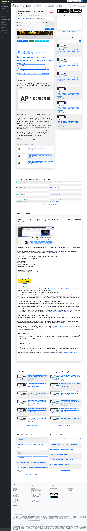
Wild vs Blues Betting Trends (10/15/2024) (32, 57)
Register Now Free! (22, 40)
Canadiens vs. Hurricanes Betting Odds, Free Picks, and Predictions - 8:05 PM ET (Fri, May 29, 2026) (68, 122)
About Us (14, 501)
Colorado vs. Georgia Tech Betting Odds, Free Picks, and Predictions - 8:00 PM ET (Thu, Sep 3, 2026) (70, 385)
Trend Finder (4, 27)
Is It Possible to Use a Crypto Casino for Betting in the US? (31, 462)
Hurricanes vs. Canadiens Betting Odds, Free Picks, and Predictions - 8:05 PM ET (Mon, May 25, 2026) (37, 393)
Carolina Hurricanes (52, 288)
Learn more (40, 355)
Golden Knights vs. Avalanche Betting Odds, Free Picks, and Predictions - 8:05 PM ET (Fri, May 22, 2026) (37, 418)
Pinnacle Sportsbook (54, 485)
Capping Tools (15, 493)
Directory (4, 18)
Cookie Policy (70, 488)
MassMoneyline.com (54, 441)
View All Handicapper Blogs (65, 470)
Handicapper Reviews (6, 19)
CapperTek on (33, 502)
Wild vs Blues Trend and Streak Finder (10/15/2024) (36, 60)
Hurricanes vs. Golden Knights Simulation (62, 326)
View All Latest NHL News (32, 425)
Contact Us (15, 505)
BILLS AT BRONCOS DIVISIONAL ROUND (59, 464)
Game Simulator (5, 29)
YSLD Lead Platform (35, 500)
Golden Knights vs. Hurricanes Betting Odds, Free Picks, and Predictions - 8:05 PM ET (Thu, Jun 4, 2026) (68, 94)
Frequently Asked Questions (36, 496)
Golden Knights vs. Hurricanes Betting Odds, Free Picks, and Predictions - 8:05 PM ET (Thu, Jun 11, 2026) (68, 51)
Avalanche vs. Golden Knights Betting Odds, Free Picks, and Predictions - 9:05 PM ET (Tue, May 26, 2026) (37, 385)
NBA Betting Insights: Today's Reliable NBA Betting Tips (63, 444)
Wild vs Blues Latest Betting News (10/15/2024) (34, 74)
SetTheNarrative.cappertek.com (55, 451)
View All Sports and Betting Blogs (32, 474)
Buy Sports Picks (16, 502)
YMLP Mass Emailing (35, 501)
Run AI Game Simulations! (42, 40)
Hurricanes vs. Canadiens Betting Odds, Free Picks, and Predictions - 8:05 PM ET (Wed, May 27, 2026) (37, 376)
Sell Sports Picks (16, 503)
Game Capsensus (5, 30)
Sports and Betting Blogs (36, 494)
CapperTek (18, 15)
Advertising (33, 488)
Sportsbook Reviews (6, 21)
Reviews (14, 491)
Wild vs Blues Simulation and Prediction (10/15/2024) (31, 64)
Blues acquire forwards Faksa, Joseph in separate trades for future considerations (40, 147)
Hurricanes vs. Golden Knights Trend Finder (57, 311)
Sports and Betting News (24, 216)
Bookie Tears (4, 22)
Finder (28, 18)
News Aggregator (5, 32)
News (43, 18)
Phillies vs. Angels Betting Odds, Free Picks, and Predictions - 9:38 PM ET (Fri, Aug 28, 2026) (70, 410)
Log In (6, 529)
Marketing (33, 486)
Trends (24, 18)
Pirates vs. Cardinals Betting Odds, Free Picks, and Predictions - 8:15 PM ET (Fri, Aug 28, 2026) (70, 418)
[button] (85, 1)
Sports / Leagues (5, 11)
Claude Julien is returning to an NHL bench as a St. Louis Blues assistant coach (40, 162)
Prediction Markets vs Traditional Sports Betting (61, 449)
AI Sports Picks (52, 489)
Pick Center (4, 10)
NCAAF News (63, 388)
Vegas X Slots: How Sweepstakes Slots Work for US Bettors (31, 451)
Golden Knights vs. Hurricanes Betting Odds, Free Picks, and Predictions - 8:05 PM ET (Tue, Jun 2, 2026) (68, 108)
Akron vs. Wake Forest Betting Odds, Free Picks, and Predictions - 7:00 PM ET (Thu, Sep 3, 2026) (70, 393)
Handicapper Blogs (34, 495)
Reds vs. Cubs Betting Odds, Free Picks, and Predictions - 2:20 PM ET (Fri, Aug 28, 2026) (70, 376)
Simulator (32, 18)
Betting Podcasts (5, 33)
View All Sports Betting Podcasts (69, 31)
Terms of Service (71, 485)
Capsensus (38, 18)
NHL (27, 15)
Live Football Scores (53, 488)
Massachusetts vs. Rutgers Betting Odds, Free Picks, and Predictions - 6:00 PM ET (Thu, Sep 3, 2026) (70, 402)
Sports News (4, 13)
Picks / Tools (49, 28)
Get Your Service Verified (36, 490)
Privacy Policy (71, 486)
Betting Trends (5, 26)
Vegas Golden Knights (66, 288)
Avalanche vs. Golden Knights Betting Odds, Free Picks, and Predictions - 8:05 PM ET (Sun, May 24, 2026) (37, 402)
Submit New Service (35, 491)
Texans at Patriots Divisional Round (58, 454)
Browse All (4, 37)
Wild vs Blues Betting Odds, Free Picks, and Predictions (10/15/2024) (32, 53)
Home (14, 485)
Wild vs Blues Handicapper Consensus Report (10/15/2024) (33, 69)
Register (2, 529)
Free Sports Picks (34, 499)
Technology (33, 485)
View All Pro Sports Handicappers (49, 204)
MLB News (62, 380)
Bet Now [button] (51, 12)
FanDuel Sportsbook (54, 486)
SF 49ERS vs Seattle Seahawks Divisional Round (61, 459)
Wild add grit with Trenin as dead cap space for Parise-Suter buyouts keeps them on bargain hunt (40, 154)
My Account (4, 5)
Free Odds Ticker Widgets (36, 497)
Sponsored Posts (34, 489)
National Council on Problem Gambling (68, 352)
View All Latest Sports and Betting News (66, 425)
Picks (20, 18)
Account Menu (5, 6)
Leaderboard (4, 16)
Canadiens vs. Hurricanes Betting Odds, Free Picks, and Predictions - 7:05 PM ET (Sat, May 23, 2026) (37, 410)
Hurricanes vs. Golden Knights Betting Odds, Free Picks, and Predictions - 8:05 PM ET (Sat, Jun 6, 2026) (68, 79)
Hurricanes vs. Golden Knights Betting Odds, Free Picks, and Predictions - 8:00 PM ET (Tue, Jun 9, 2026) (68, 65)
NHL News (27, 80)
